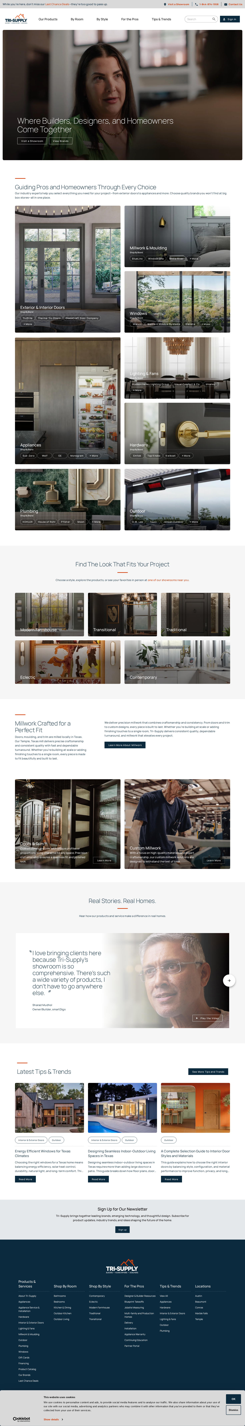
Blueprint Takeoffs (134, 1301)
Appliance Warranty (134, 1334)
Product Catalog (27, 1369)
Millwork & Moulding (28, 1334)
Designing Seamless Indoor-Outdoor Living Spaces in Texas (122, 1153)
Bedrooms (59, 1301)
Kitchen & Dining (62, 1307)
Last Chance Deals (57, 4)
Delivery (128, 1322)
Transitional (95, 1319)
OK (234, 1399)
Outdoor (22, 1340)
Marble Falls (201, 1313)
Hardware (23, 1316)
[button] (214, 19)
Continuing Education (136, 1340)
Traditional (94, 1313)
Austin (198, 1295)
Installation (130, 1328)
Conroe (199, 1307)
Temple (199, 1319)
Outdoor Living (61, 1319)
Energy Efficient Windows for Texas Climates (43, 1153)
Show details (51, 1419)
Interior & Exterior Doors (31, 1322)
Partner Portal (131, 1345)
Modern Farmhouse (99, 1307)
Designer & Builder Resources (140, 1295)
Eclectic (93, 1301)
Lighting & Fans (26, 1328)
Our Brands (24, 1374)
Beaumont (200, 1301)
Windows (23, 1351)
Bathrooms (60, 1295)
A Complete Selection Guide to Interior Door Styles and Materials (195, 1153)
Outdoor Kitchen (62, 1313)
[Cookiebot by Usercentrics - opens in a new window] (21, 1419)
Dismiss (233, 1409)
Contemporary (97, 1295)
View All (164, 1295)
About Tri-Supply (27, 1295)
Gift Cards (23, 1357)
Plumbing (23, 1345)
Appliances (24, 1301)
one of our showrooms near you (168, 580)
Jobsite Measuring (134, 1307)
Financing (23, 1363)
